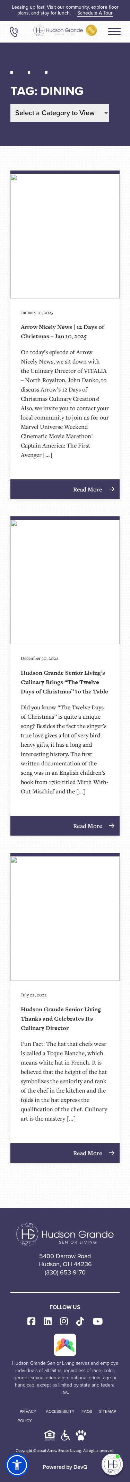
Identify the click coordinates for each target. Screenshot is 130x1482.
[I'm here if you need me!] (112, 1464)
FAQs (86, 1411)
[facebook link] (31, 1322)
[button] (17, 1465)
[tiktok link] (80, 1322)
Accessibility (60, 1411)
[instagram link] (64, 1322)
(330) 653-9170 (65, 1272)
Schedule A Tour (95, 13)
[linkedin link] (48, 1322)
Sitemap (107, 1411)
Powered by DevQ (65, 1467)
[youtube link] (98, 1322)
